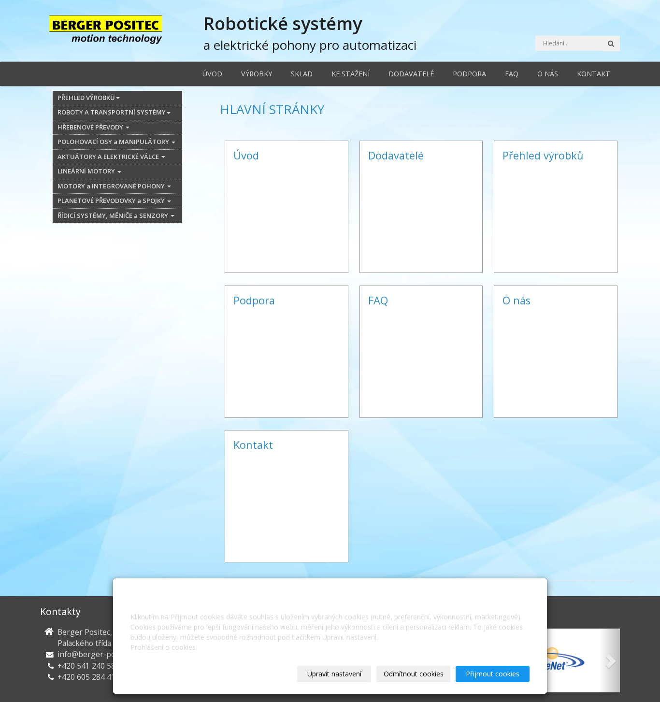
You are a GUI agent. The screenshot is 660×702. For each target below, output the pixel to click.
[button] (610, 660)
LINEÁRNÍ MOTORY (86, 171)
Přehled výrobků (542, 155)
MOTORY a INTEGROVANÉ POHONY (111, 186)
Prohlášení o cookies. (163, 647)
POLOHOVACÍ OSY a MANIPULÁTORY (114, 141)
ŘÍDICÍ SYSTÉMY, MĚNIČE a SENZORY (113, 215)
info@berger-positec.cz (99, 654)
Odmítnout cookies (414, 673)
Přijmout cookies (492, 673)
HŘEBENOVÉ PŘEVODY (91, 127)
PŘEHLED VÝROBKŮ (86, 97)
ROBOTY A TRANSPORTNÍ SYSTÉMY (111, 112)
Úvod (212, 73)
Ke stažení (350, 73)
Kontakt (593, 73)
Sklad (302, 73)
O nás (547, 73)
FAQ (511, 73)
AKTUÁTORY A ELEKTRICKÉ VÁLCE (108, 156)
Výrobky (256, 73)
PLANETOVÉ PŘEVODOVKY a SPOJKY (111, 200)
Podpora (469, 73)
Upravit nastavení (334, 673)
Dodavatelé (411, 73)
